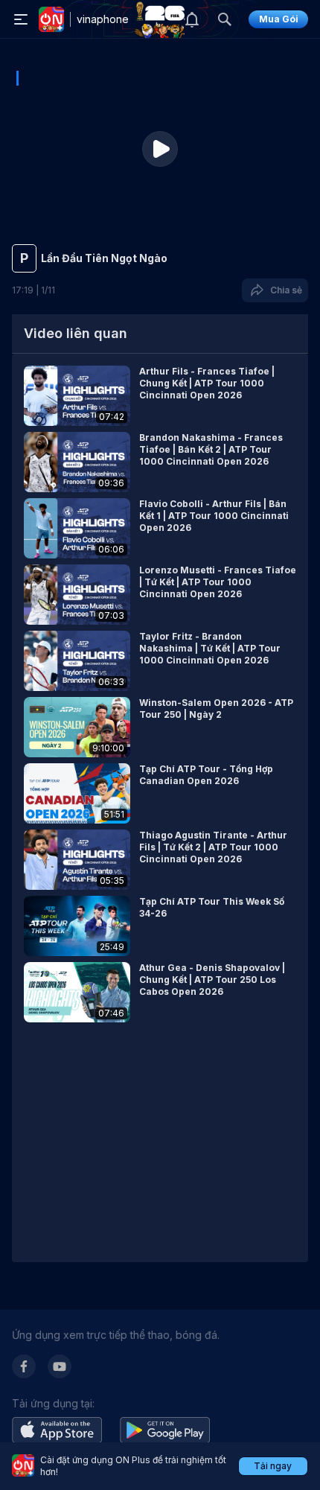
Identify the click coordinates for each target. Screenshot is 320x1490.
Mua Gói (278, 19)
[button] (160, 396)
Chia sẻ (284, 290)
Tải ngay (273, 1465)
